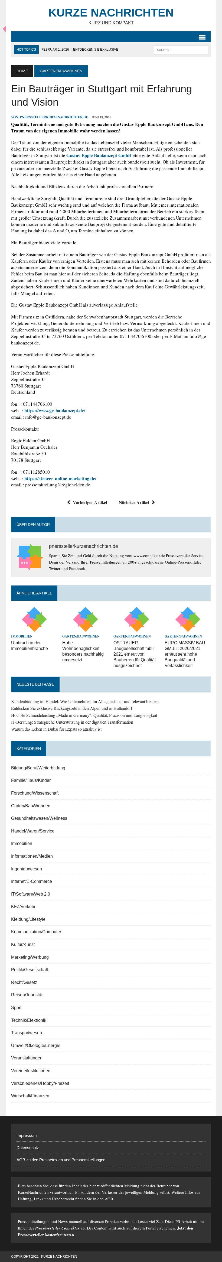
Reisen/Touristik (26, 995)
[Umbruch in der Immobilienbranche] (34, 629)
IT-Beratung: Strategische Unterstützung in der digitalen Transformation (72, 722)
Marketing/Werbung (30, 957)
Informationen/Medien (32, 856)
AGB (109, 1198)
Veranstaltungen (27, 1058)
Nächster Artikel (134, 502)
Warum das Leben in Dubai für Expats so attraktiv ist (56, 729)
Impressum (27, 1135)
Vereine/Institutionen (30, 1070)
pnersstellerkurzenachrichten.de (54, 117)
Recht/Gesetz (24, 982)
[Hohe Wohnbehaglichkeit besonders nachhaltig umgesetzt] (85, 629)
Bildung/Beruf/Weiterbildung (38, 768)
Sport (16, 1007)
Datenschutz (28, 1147)
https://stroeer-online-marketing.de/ (60, 478)
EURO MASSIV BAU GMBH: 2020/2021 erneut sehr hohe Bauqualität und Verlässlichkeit (185, 654)
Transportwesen (26, 1032)
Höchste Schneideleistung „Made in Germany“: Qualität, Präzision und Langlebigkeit (84, 715)
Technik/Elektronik (28, 1020)
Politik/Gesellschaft (29, 969)
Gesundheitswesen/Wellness (39, 818)
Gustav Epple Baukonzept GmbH (99, 155)
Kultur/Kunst (23, 944)
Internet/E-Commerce (31, 881)
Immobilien (21, 636)
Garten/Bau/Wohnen (81, 636)
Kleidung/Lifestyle (28, 919)
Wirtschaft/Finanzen (30, 1096)
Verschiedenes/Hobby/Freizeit (40, 1083)
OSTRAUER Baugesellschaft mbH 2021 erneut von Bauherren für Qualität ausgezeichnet (134, 654)
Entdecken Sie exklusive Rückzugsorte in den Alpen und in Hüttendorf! (72, 708)
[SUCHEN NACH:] (181, 49)
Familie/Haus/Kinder (31, 780)
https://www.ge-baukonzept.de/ (54, 410)
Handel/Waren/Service (32, 831)
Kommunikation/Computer (36, 931)
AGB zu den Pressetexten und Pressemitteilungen (61, 1159)
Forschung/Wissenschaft (34, 793)
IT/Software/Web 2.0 (30, 894)
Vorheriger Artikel (90, 502)
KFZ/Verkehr (23, 906)
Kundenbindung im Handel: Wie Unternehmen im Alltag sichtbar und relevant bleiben (85, 701)
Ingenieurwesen (26, 869)
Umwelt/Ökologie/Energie (35, 1045)
